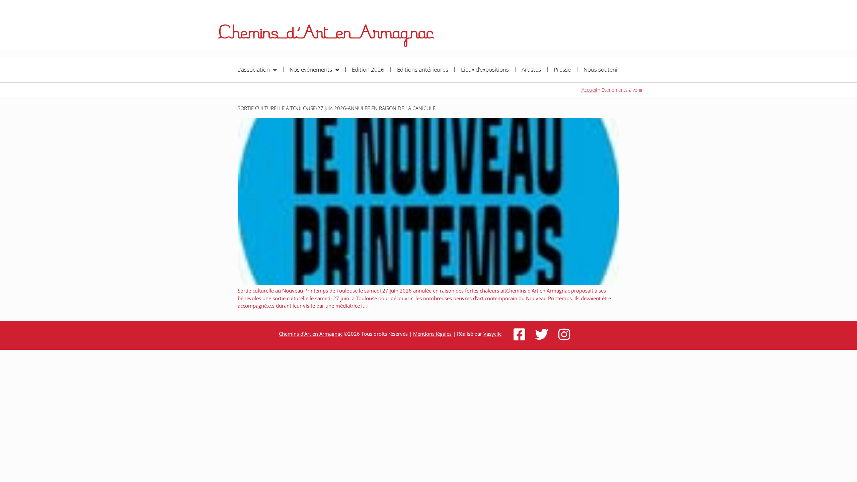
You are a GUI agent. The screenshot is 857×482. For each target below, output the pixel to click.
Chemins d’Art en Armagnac (310, 333)
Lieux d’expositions (485, 69)
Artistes (531, 69)
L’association (253, 69)
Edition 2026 (368, 69)
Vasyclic (492, 333)
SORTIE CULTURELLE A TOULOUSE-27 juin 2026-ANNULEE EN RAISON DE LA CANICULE (337, 108)
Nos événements (311, 69)
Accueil (589, 89)
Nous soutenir (601, 69)
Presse (562, 69)
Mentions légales (432, 333)
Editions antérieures (422, 69)
